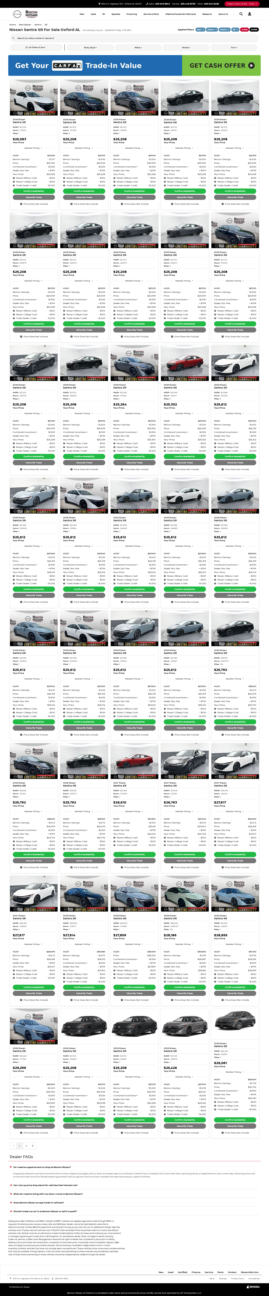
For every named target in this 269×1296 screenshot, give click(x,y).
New (82, 14)
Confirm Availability (34, 191)
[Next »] (33, 1146)
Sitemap (223, 1278)
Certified (182, 1272)
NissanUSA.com (250, 1272)
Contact (232, 1272)
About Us (223, 14)
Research (207, 14)
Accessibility (254, 1278)
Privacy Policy (237, 1278)
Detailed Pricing (32, 148)
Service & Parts (151, 14)
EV (103, 14)
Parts (220, 1272)
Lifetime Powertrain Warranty (180, 14)
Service (209, 1272)
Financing (132, 14)
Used (93, 14)
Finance (196, 1272)
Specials (116, 14)
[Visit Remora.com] (253, 1287)
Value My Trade (34, 197)
